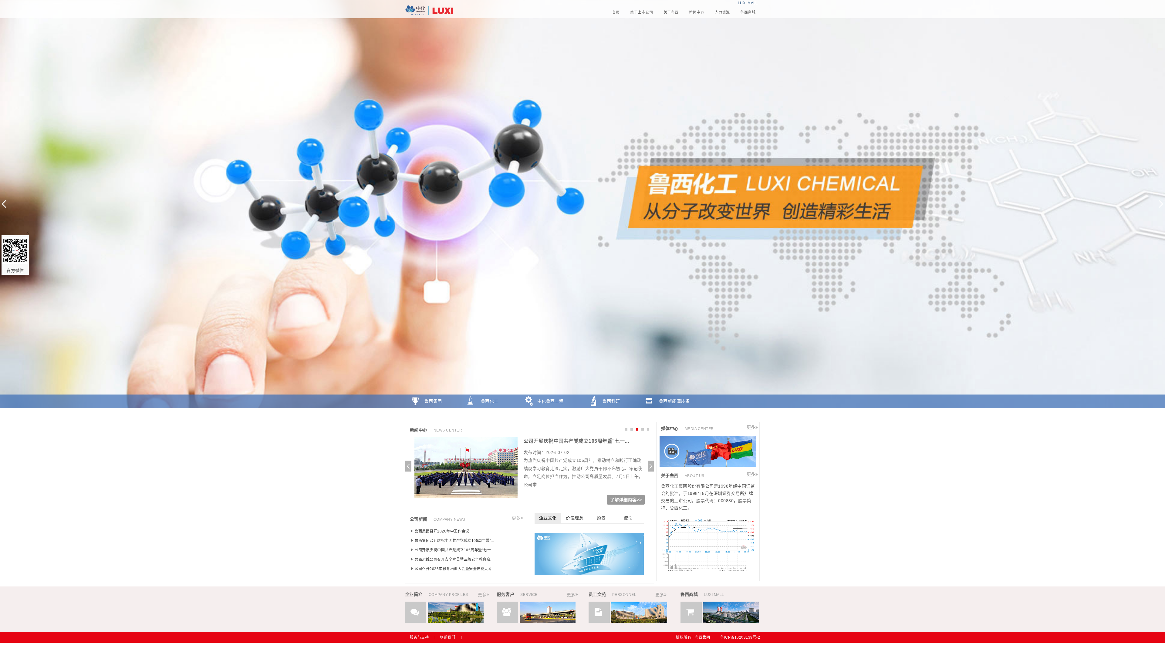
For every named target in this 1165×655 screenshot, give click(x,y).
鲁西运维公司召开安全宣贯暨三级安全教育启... (576, 441)
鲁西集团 (433, 401)
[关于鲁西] (708, 570)
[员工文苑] (639, 621)
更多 (516, 518)
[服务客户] (548, 621)
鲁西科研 (611, 401)
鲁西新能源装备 (674, 401)
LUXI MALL (748, 3)
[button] (1161, 204)
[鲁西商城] (731, 621)
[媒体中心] (708, 465)
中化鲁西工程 (550, 401)
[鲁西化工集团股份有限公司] (582, 11)
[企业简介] (456, 621)
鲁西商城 (433, 414)
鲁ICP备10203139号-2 (740, 637)
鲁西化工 (489, 401)
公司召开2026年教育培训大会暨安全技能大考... (455, 569)
